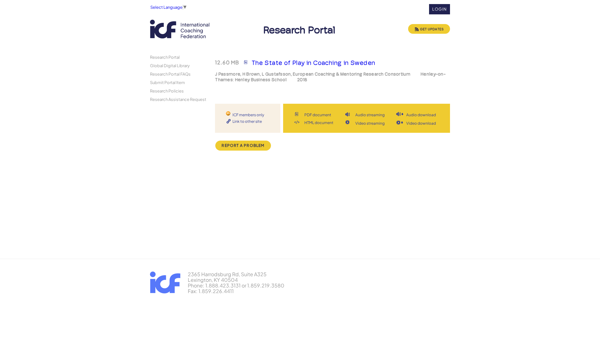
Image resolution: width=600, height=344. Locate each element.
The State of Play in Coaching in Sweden (313, 63)
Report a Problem (243, 145)
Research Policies (167, 90)
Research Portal (165, 57)
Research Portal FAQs (170, 74)
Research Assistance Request (178, 99)
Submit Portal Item (167, 82)
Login (439, 9)
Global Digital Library (170, 65)
